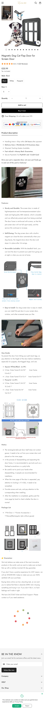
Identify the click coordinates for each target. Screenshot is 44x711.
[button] (40, 3)
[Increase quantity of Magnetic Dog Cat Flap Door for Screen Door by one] (40, 98)
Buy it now (22, 111)
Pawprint (20, 81)
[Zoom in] (38, 42)
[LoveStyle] (22, 3)
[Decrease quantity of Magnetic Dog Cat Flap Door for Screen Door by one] (12, 98)
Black (4, 81)
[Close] (42, 694)
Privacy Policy (19, 702)
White (12, 81)
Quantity (5, 98)
